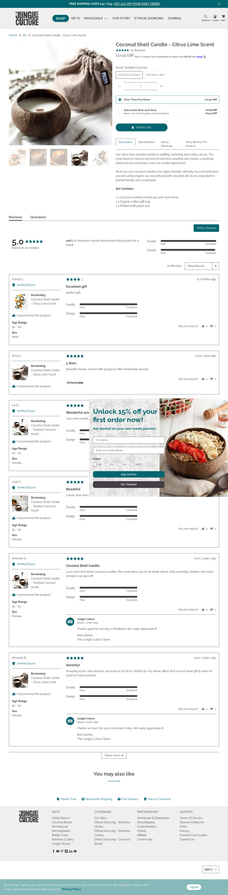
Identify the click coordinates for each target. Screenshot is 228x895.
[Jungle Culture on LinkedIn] (70, 852)
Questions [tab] (38, 217)
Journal (175, 18)
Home (13, 35)
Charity (141, 831)
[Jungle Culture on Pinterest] (62, 852)
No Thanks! (129, 484)
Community (145, 839)
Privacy (185, 831)
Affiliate (142, 835)
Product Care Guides (193, 835)
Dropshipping (146, 822)
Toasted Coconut (129, 75)
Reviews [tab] (15, 217)
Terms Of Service (191, 818)
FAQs (183, 826)
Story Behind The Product (196, 144)
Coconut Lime (155, 75)
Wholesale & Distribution (153, 818)
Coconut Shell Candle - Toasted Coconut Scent (45, 430)
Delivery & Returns (192, 822)
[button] (130, 50)
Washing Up (60, 826)
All (24, 35)
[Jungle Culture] (27, 18)
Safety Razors (61, 818)
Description (126, 142)
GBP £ (208, 869)
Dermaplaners (61, 831)
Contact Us (187, 839)
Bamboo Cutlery (63, 839)
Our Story (121, 18)
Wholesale (93, 18)
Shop (60, 18)
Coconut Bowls (62, 822)
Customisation (146, 826)
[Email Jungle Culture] (75, 852)
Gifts (75, 18)
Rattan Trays (60, 835)
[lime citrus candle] (60, 93)
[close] (219, 4)
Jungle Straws (61, 843)
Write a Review (206, 228)
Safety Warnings (166, 144)
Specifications (146, 142)
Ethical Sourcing (148, 18)
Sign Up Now (129, 474)
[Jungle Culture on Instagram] (66, 852)
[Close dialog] (225, 401)
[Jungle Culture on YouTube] (57, 852)
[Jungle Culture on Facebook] (53, 852)
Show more (112, 755)
